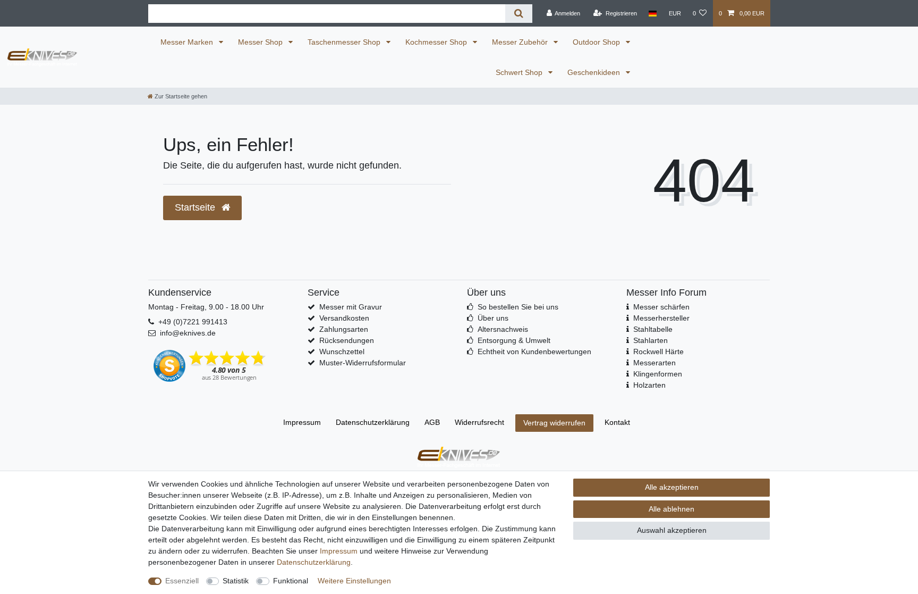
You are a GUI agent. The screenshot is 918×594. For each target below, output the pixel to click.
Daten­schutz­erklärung (373, 422)
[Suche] (518, 13)
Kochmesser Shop (437, 42)
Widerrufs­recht (479, 422)
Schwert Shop (520, 72)
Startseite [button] (196, 207)
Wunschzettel (341, 351)
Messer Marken (187, 42)
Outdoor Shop (597, 42)
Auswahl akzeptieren (672, 530)
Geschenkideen (594, 72)
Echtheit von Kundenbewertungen (534, 351)
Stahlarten (650, 340)
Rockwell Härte (658, 351)
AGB (432, 422)
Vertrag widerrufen (554, 423)
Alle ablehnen (671, 509)
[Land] (652, 13)
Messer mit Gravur (350, 307)
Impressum (302, 422)
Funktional (290, 580)
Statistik (236, 580)
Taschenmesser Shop (345, 42)
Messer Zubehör (521, 42)
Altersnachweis (503, 329)
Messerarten (654, 362)
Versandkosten (344, 318)
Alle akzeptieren (672, 487)
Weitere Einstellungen (354, 580)
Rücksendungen (346, 340)
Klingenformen (657, 374)
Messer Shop (261, 42)
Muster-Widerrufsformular (362, 362)
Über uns (493, 318)
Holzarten (649, 385)
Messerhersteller (661, 318)
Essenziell (182, 580)
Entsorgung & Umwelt (514, 340)
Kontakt (617, 422)
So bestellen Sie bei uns (518, 307)
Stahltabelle (653, 329)
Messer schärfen (661, 307)
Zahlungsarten (343, 329)
